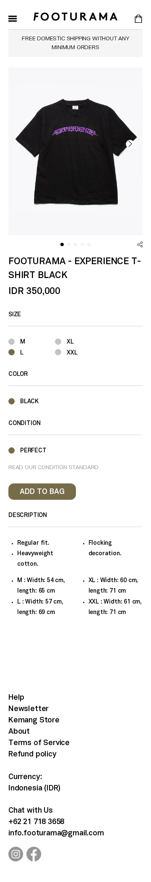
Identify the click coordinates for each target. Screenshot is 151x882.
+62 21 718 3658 (36, 822)
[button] (130, 144)
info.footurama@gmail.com (56, 833)
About (19, 731)
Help (16, 697)
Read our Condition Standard (53, 467)
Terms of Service (39, 743)
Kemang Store (34, 720)
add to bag (42, 492)
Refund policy (32, 754)
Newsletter (28, 709)
